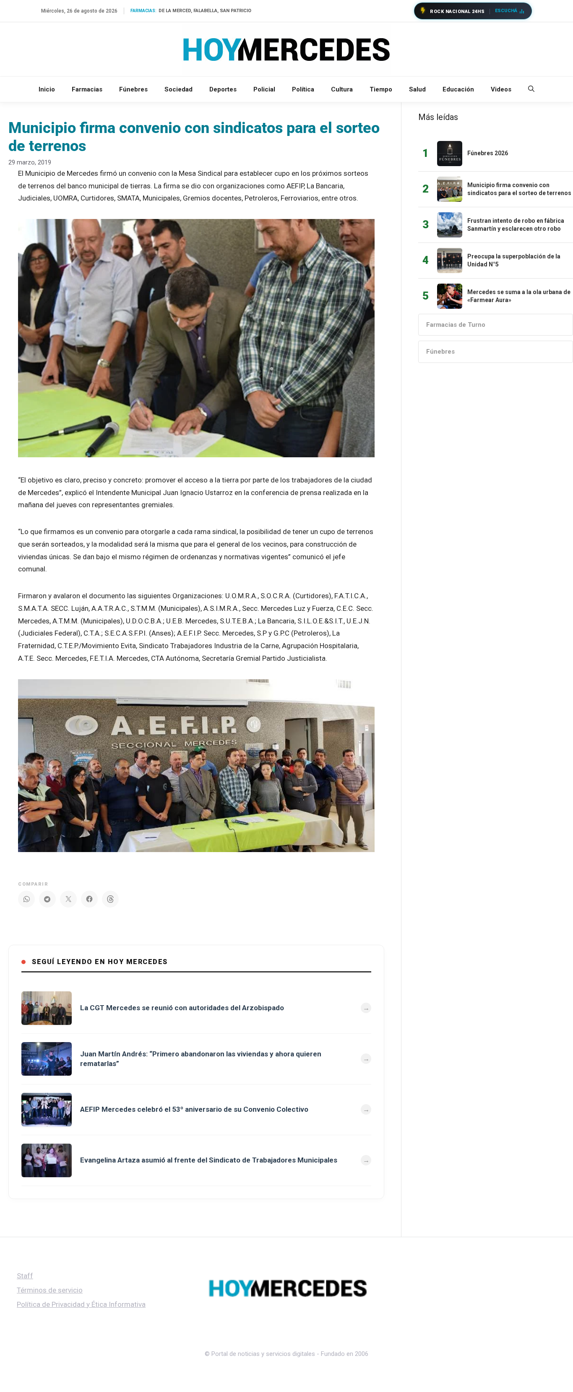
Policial (264, 89)
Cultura (342, 89)
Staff (25, 1276)
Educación (458, 89)
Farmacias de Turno (455, 324)
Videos (501, 89)
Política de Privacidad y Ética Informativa (81, 1304)
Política (303, 89)
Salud (417, 89)
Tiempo (381, 89)
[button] (531, 89)
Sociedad (178, 89)
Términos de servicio (50, 1290)
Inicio (47, 89)
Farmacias (87, 89)
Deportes (223, 89)
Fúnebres (133, 89)
